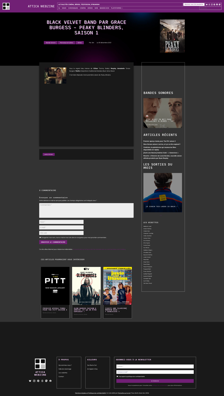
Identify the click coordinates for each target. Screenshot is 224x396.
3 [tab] (161, 131)
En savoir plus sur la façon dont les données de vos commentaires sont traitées (99, 249)
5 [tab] (168, 131)
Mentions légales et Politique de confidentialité (90, 393)
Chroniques (73, 8)
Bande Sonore (50, 43)
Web (96, 8)
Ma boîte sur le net (124, 393)
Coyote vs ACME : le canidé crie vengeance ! (162, 192)
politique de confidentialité (159, 385)
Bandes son (104, 8)
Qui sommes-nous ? (65, 365)
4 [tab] (164, 131)
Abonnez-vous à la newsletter (194, 4)
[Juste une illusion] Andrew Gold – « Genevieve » (116, 309)
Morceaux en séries (66, 43)
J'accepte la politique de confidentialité (131, 376)
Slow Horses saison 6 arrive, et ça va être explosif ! (85, 309)
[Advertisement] (84, 174)
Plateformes (116, 8)
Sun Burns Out (92, 365)
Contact (61, 376)
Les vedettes (63, 373)
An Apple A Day (92, 369)
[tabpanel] (162, 113)
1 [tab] (154, 131)
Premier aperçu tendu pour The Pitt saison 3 (55, 309)
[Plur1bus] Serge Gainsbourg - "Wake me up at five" (162, 113)
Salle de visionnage (65, 369)
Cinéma (83, 8)
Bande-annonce (47, 313)
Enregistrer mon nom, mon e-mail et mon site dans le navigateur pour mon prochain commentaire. (73, 237)
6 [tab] (171, 131)
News (64, 8)
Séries (90, 8)
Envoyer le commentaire (53, 242)
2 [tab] (157, 131)
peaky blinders (49, 154)
